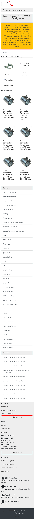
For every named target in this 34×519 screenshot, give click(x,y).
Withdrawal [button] (18, 417)
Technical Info (5, 428)
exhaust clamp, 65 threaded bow (14, 366)
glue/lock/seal (7, 270)
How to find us (6, 471)
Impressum (4, 407)
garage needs (7, 343)
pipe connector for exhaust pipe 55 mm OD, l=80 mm (8, 145)
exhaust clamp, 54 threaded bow (14, 357)
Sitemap (4, 432)
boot (4, 261)
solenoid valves (8, 283)
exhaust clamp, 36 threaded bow (14, 389)
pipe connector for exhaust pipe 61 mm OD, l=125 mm (25, 114)
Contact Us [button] (18, 453)
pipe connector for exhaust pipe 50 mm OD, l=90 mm (25, 145)
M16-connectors (8, 296)
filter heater (7, 240)
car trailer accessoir (9, 192)
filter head (6, 244)
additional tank (8, 348)
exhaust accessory (19, 10)
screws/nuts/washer (9, 326)
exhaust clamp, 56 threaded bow (14, 376)
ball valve (6, 278)
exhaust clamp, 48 (9, 394)
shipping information (8, 464)
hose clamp (7, 317)
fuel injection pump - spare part (13, 222)
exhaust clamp (8, 75)
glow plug (6, 253)
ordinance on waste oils (9, 468)
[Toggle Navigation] (3, 4)
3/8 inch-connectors (10, 304)
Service (3, 425)
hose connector (8, 322)
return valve (7, 309)
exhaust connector (11, 205)
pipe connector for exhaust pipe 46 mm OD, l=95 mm (8, 175)
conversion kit (7, 330)
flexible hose (8, 86)
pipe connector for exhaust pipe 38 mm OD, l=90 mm (8, 113)
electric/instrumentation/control (13, 231)
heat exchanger (8, 339)
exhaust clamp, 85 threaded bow (14, 398)
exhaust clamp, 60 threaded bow (14, 361)
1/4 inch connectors (9, 300)
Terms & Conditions (7, 414)
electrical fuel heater (10, 227)
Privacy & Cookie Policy (9, 410)
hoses (5, 313)
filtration (6, 248)
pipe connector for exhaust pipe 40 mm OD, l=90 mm (16, 371)
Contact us (5, 504)
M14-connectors (8, 291)
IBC (4, 266)
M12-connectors (8, 287)
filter (4, 235)
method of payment (7, 461)
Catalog (8, 10)
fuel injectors (7, 218)
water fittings (7, 257)
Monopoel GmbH (19, 511)
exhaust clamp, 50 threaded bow (14, 381)
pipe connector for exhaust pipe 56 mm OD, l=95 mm (25, 175)
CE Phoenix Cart (18, 513)
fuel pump (6, 274)
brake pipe (6, 214)
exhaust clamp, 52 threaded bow (14, 385)
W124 (5, 335)
